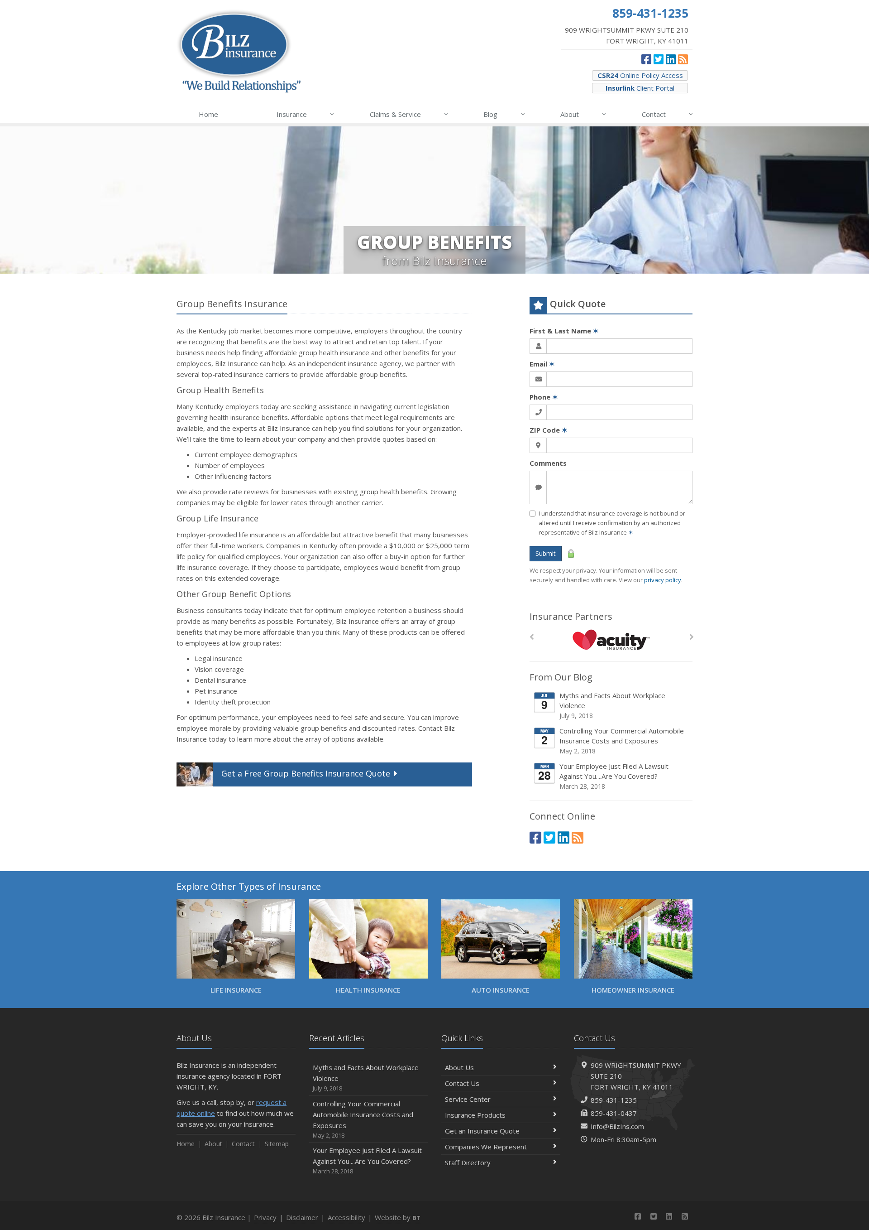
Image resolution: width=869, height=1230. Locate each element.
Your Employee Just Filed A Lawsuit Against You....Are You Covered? (613, 776)
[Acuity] (611, 639)
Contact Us (462, 1083)
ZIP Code (549, 429)
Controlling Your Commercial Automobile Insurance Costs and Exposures (621, 740)
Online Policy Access (640, 75)
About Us (459, 1067)
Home (208, 114)
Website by (397, 1217)
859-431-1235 (614, 1100)
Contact (667, 114)
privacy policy (662, 580)
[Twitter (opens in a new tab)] (659, 59)
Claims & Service (409, 114)
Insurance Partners (571, 616)
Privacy (265, 1217)
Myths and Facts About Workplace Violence (612, 705)
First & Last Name (564, 330)
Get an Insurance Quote (482, 1130)
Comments (548, 463)
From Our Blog (561, 677)
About (583, 114)
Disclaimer (302, 1217)
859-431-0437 (614, 1113)
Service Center (468, 1099)
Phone (544, 396)
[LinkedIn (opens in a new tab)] (671, 59)
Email (542, 363)
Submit (545, 553)
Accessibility (346, 1217)
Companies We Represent (486, 1146)
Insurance (305, 114)
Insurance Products (475, 1114)
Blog (504, 114)
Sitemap (277, 1143)
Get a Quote (305, 773)
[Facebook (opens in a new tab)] (646, 59)
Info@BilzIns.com (617, 1126)
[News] (683, 59)
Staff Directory (468, 1162)
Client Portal (640, 87)
